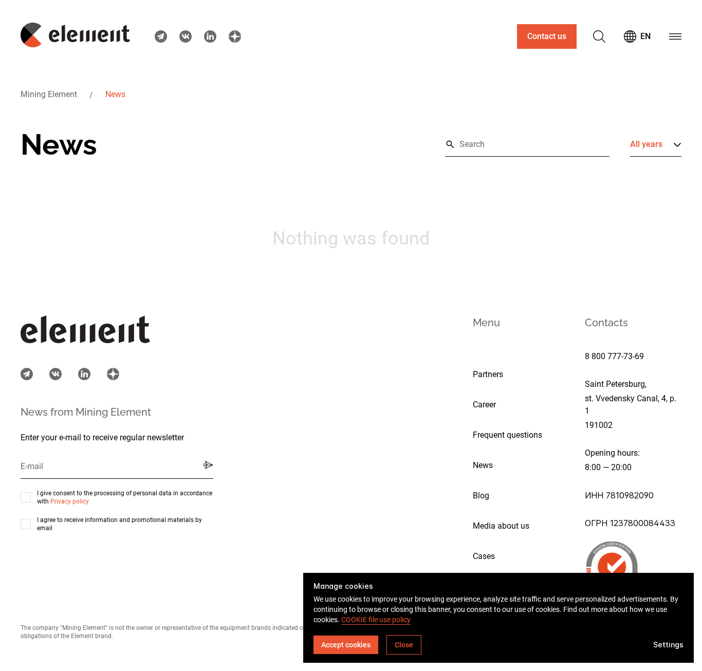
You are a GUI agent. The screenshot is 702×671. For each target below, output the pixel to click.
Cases (484, 556)
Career (484, 404)
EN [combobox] (645, 36)
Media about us (501, 526)
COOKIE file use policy (376, 620)
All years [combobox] (646, 144)
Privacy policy (69, 501)
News (115, 94)
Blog (481, 495)
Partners (488, 374)
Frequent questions (507, 435)
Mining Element (49, 94)
